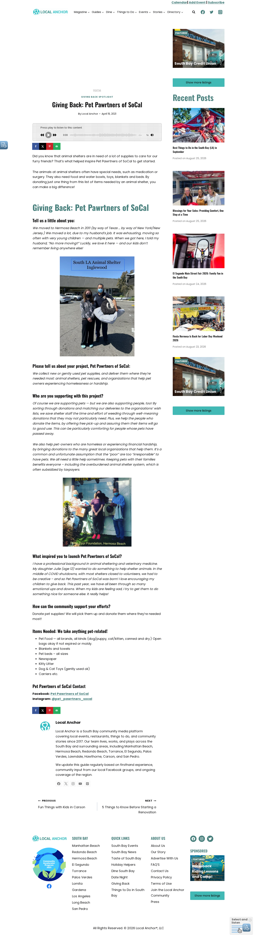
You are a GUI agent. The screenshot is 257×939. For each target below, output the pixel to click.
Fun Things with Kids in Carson (61, 804)
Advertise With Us (164, 858)
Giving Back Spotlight (97, 96)
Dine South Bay (123, 871)
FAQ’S (155, 864)
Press (155, 902)
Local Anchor (90, 114)
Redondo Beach (84, 852)
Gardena (79, 889)
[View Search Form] (194, 12)
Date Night (119, 877)
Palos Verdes (82, 877)
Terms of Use (161, 883)
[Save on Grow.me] (63, 146)
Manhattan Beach (86, 845)
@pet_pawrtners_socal (72, 699)
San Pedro (80, 908)
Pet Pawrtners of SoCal (70, 693)
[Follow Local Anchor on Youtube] (80, 784)
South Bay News (123, 852)
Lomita (77, 883)
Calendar (179, 2)
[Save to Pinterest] (50, 146)
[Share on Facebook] (36, 146)
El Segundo (80, 864)
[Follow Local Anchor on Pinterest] (87, 784)
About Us (158, 845)
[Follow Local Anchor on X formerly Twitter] (66, 784)
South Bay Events (124, 845)
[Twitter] (211, 12)
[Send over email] (56, 146)
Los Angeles (81, 896)
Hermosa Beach (84, 858)
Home (97, 90)
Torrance (79, 871)
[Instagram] (220, 12)
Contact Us (160, 871)
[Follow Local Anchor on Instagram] (73, 784)
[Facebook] (203, 12)
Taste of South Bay (126, 858)
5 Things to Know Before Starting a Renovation (129, 806)
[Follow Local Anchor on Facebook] (59, 784)
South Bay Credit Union (195, 63)
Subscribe (216, 2)
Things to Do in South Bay (127, 892)
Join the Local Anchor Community (167, 892)
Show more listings (198, 82)
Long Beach (81, 902)
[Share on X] (43, 146)
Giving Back (120, 883)
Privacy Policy (161, 877)
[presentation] (198, 125)
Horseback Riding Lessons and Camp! (205, 871)
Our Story (158, 852)
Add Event (197, 2)
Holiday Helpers (123, 864)
